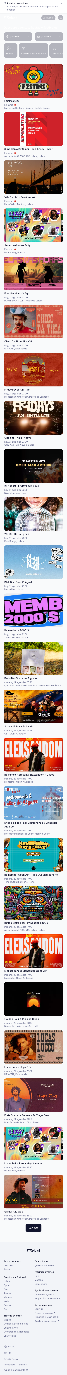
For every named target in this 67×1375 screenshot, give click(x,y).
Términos (22, 1364)
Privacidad (9, 1364)
